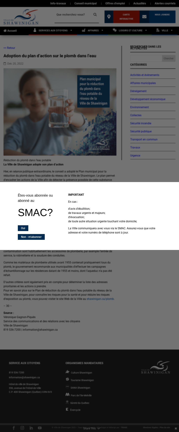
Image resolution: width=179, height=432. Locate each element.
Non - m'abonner (31, 237)
